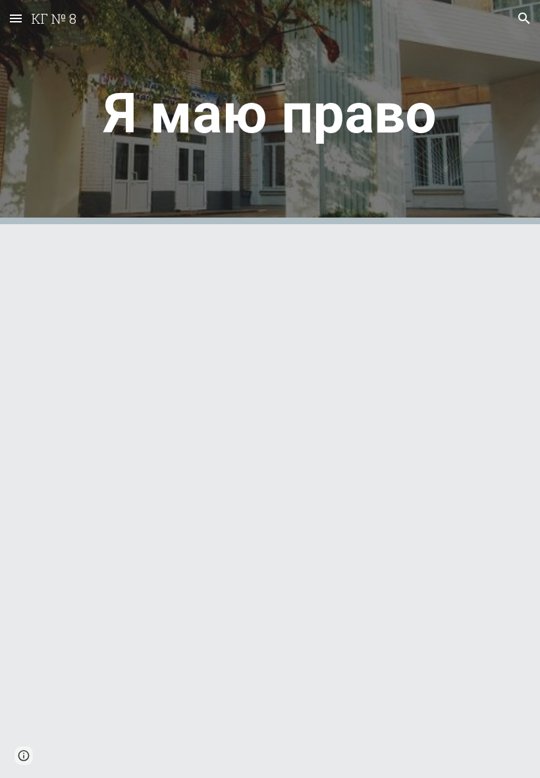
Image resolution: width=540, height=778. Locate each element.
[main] (270, 112)
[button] (16, 18)
